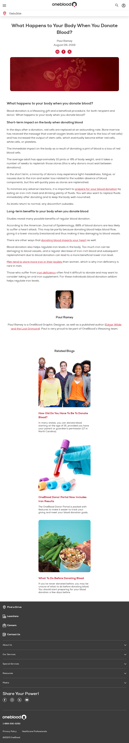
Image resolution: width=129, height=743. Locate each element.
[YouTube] (27, 700)
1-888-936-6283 (11, 723)
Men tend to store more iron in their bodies (34, 262)
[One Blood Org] (14, 717)
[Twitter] (19, 700)
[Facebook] (5, 700)
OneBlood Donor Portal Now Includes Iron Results (62, 499)
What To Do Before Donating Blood (61, 578)
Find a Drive (15, 13)
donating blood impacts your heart (63, 240)
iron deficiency (46, 272)
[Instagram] (12, 700)
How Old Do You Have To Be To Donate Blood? (63, 415)
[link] (5, 13)
